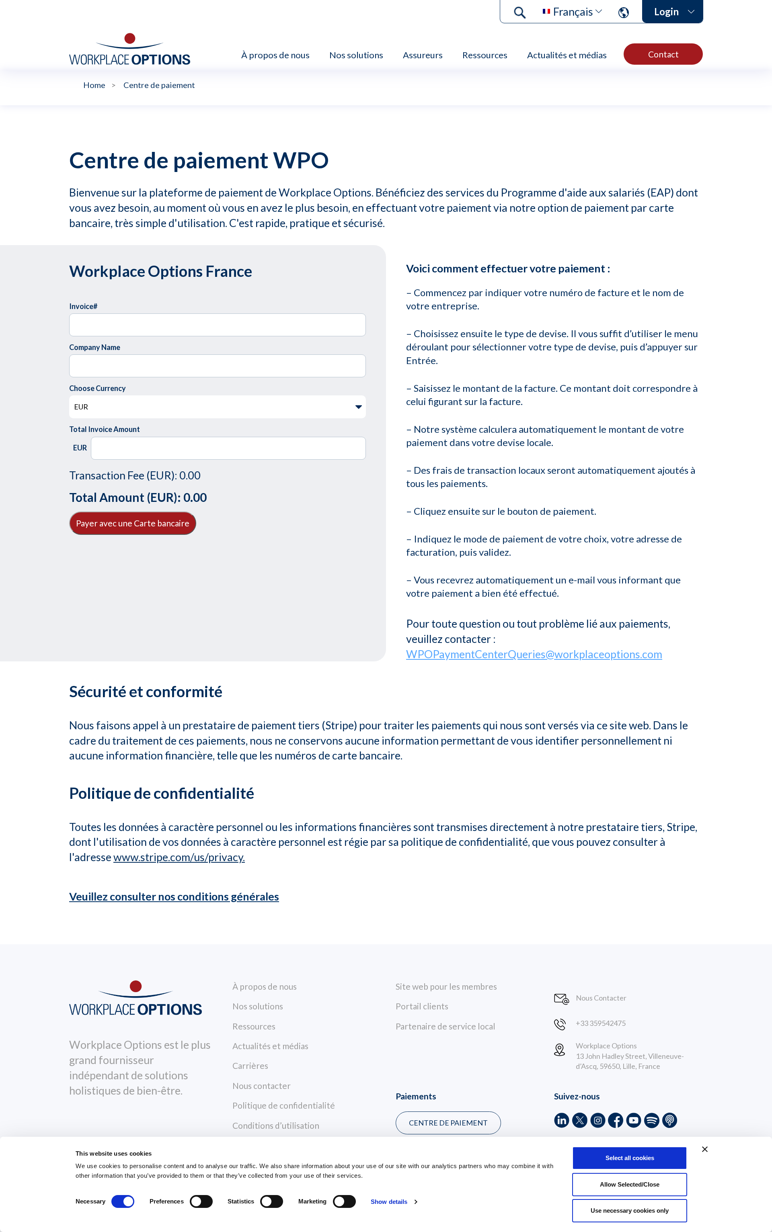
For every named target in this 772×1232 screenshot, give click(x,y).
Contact (663, 54)
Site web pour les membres (446, 986)
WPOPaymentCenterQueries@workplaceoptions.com (534, 654)
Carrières (250, 1065)
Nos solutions (356, 54)
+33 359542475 (601, 1023)
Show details (389, 1201)
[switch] (201, 1201)
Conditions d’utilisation (275, 1125)
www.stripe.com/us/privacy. (179, 857)
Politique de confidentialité (283, 1105)
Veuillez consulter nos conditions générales (174, 896)
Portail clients (422, 1006)
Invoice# (83, 306)
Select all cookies (630, 1157)
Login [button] (666, 11)
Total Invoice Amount (104, 429)
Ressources (484, 54)
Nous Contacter (601, 997)
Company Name (94, 347)
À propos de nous (275, 54)
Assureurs (423, 54)
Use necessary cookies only (630, 1210)
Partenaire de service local (445, 1026)
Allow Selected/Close (629, 1184)
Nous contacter (261, 1086)
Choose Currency (97, 388)
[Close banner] (705, 1149)
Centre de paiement (448, 1122)
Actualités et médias (567, 54)
